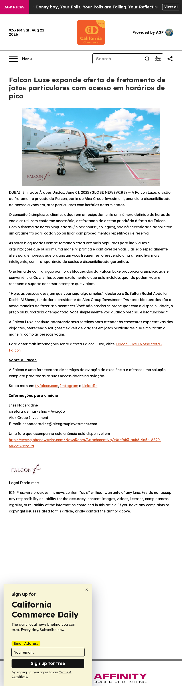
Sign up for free (48, 663)
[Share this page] (170, 58)
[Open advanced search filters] (157, 59)
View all (171, 7)
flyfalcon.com (46, 385)
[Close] (87, 590)
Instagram (69, 385)
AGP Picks (14, 7)
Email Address (26, 643)
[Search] (147, 59)
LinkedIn (89, 385)
